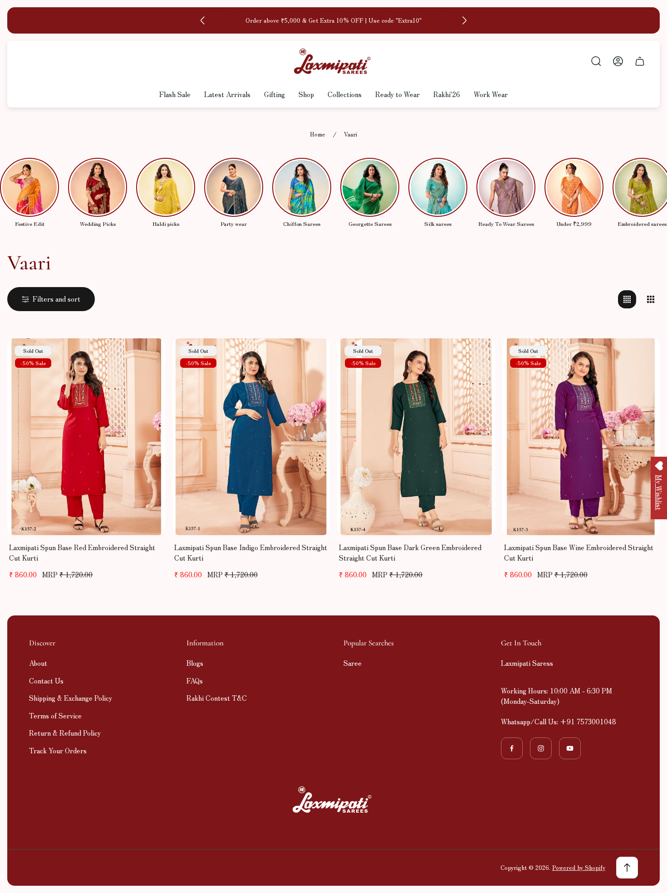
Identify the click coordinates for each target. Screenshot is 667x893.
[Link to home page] (333, 799)
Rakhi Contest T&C (216, 698)
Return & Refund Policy (65, 732)
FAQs (194, 680)
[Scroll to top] (627, 867)
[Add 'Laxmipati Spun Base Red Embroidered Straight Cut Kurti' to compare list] (147, 356)
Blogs (194, 663)
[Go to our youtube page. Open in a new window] (570, 748)
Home (317, 134)
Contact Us (46, 680)
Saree (352, 663)
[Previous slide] (202, 20)
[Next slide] (464, 20)
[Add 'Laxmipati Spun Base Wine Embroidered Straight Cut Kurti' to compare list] (641, 356)
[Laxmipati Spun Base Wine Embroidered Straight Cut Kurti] (581, 436)
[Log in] (618, 61)
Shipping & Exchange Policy (70, 698)
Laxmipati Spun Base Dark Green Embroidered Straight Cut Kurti (410, 552)
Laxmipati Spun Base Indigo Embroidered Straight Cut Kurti (250, 552)
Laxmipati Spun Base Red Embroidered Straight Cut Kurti (82, 552)
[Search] (596, 61)
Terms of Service (55, 715)
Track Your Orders (58, 750)
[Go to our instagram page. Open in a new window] (541, 748)
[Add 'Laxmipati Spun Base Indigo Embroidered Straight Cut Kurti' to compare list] (312, 356)
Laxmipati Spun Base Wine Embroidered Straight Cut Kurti (578, 552)
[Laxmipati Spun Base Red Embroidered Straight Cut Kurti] (86, 436)
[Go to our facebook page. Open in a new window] (512, 748)
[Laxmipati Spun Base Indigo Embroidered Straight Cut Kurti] (251, 436)
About (38, 663)
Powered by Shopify (578, 867)
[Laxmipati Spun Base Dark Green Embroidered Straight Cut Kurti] (416, 436)
